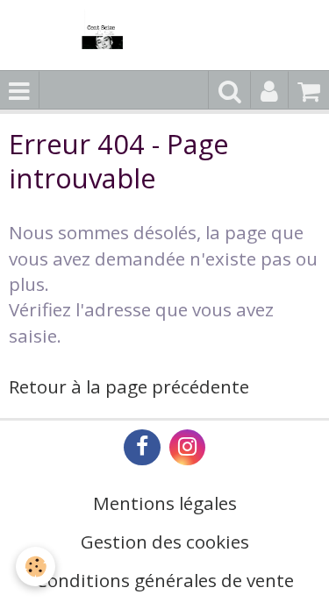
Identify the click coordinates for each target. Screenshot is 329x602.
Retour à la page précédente (129, 386)
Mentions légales (165, 503)
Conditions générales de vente (165, 580)
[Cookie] (35, 566)
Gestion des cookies (165, 541)
